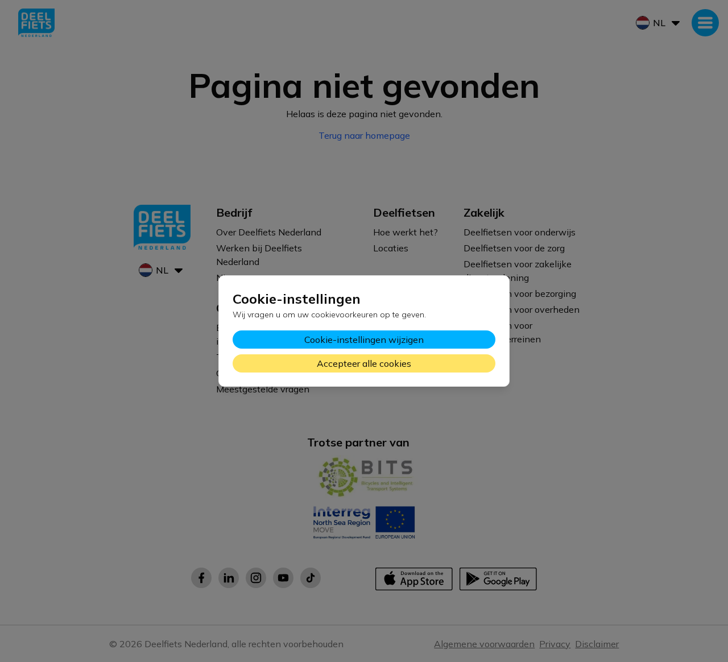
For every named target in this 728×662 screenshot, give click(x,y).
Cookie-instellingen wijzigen (364, 339)
